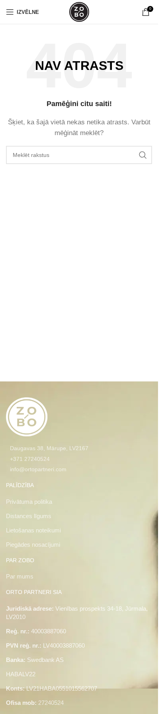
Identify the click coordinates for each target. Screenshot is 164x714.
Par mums (19, 576)
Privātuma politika (29, 501)
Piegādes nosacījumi (33, 544)
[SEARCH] (143, 155)
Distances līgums (28, 516)
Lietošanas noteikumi (33, 530)
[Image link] (27, 416)
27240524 (51, 702)
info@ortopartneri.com (38, 469)
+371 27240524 (30, 459)
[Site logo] (79, 11)
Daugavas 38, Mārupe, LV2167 (49, 448)
